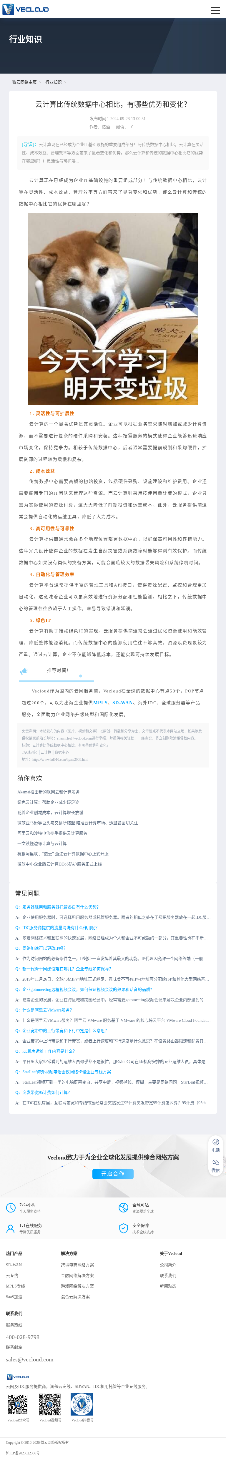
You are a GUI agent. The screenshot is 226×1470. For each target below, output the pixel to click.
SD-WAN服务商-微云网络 (73, 9)
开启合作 (113, 1174)
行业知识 (53, 82)
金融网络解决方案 (77, 1275)
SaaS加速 (14, 1297)
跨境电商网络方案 (77, 1265)
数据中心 (62, 752)
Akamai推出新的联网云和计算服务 (48, 792)
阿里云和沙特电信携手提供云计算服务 (52, 833)
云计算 (46, 752)
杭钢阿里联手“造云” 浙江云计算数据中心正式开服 (63, 854)
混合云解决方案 (75, 1297)
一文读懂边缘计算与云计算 (42, 843)
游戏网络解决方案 (77, 1286)
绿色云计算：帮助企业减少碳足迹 (48, 802)
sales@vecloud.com (30, 1359)
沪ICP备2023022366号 (23, 1453)
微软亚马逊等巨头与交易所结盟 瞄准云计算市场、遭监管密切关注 (77, 823)
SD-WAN (122, 702)
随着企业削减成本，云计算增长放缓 (50, 812)
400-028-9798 (22, 1337)
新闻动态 (168, 1286)
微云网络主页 (24, 82)
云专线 (12, 1275)
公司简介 (168, 1265)
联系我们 (168, 1275)
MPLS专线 (15, 1286)
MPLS (100, 702)
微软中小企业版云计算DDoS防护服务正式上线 (59, 864)
